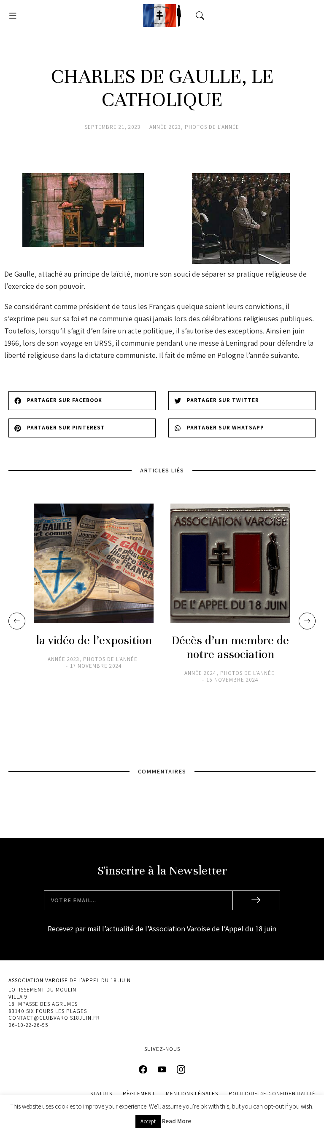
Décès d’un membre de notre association (230, 647)
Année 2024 (200, 673)
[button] (12, 15)
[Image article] (94, 563)
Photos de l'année (212, 127)
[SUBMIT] (256, 900)
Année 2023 (165, 127)
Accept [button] (148, 1121)
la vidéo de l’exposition (94, 641)
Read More (176, 1121)
